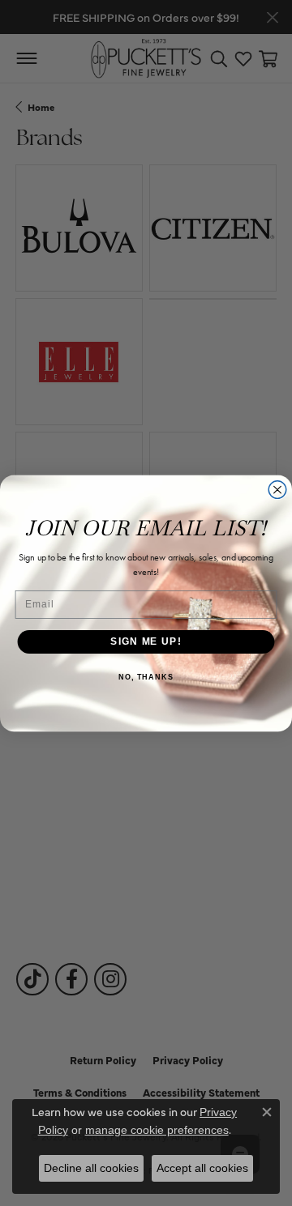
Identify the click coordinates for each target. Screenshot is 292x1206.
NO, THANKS (146, 676)
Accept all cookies (202, 1167)
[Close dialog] (277, 489)
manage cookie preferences (157, 1129)
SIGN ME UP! (145, 641)
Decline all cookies (91, 1167)
